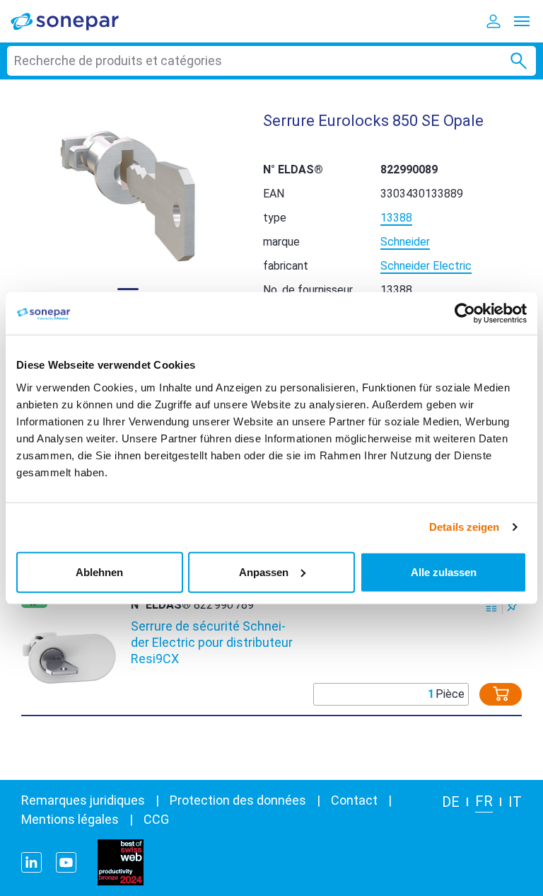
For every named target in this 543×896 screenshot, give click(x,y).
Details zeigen (464, 527)
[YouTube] (66, 862)
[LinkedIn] (31, 862)
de (451, 801)
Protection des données (238, 800)
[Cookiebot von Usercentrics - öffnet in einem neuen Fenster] (465, 313)
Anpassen (263, 571)
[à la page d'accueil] (74, 21)
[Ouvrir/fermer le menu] (521, 21)
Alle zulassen (444, 571)
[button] (128, 196)
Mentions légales (70, 819)
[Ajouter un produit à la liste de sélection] (513, 605)
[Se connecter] (493, 21)
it (515, 801)
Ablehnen (99, 571)
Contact (354, 800)
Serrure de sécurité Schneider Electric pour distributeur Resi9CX (212, 642)
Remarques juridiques (83, 800)
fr (484, 801)
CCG (156, 819)
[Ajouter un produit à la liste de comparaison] (492, 605)
